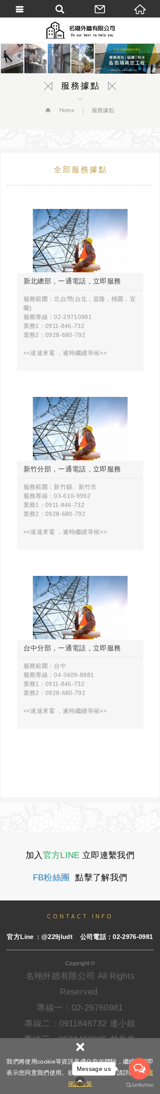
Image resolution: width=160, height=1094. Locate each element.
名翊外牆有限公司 (80, 30)
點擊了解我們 (80, 877)
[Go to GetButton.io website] (139, 1085)
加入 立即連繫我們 (80, 855)
